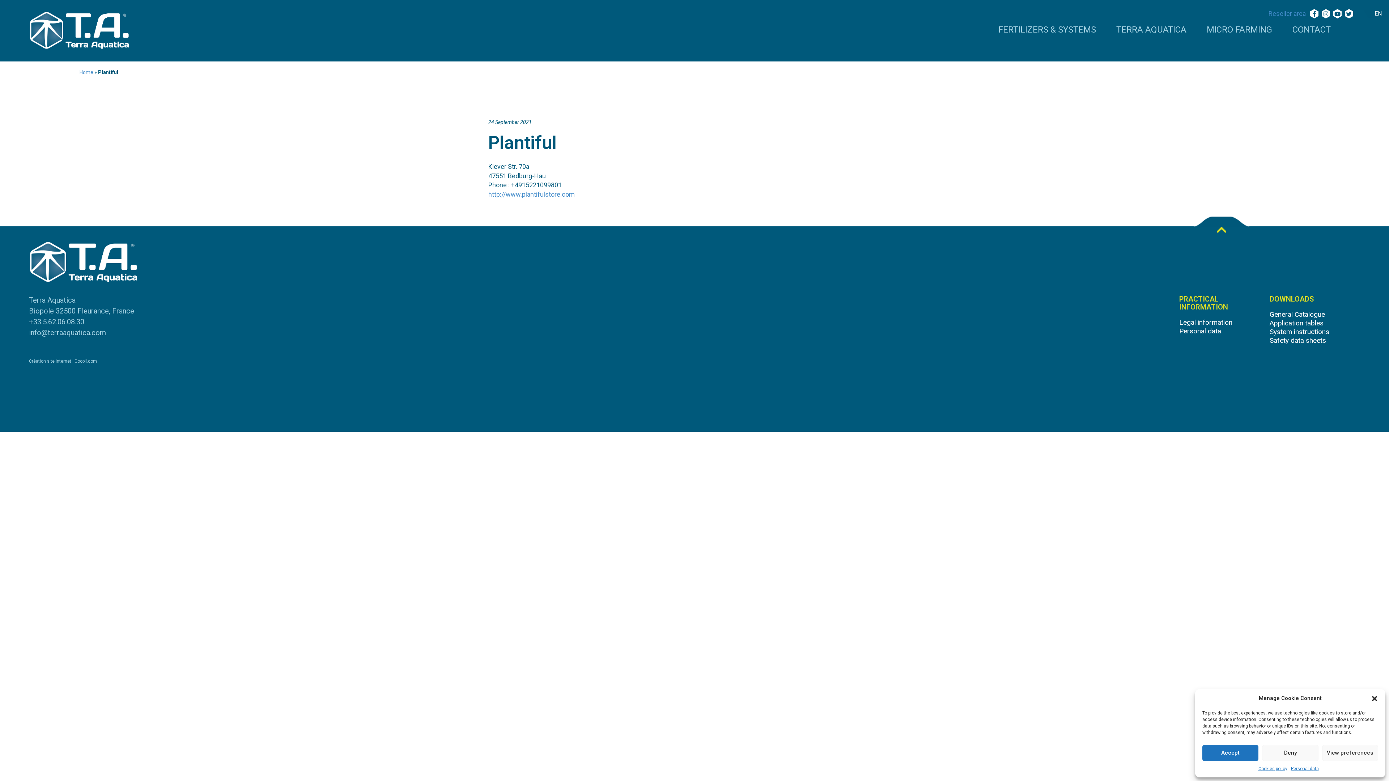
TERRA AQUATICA (1151, 30)
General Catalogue (1297, 314)
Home (86, 72)
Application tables (1297, 323)
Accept (1230, 753)
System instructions (1299, 332)
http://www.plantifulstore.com (531, 194)
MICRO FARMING (1239, 30)
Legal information (1205, 322)
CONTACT (1311, 30)
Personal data (1305, 768)
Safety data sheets (1298, 340)
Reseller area (1287, 13)
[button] (1374, 698)
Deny (1290, 753)
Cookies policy (1272, 768)
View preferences (1350, 753)
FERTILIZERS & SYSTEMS (1047, 30)
